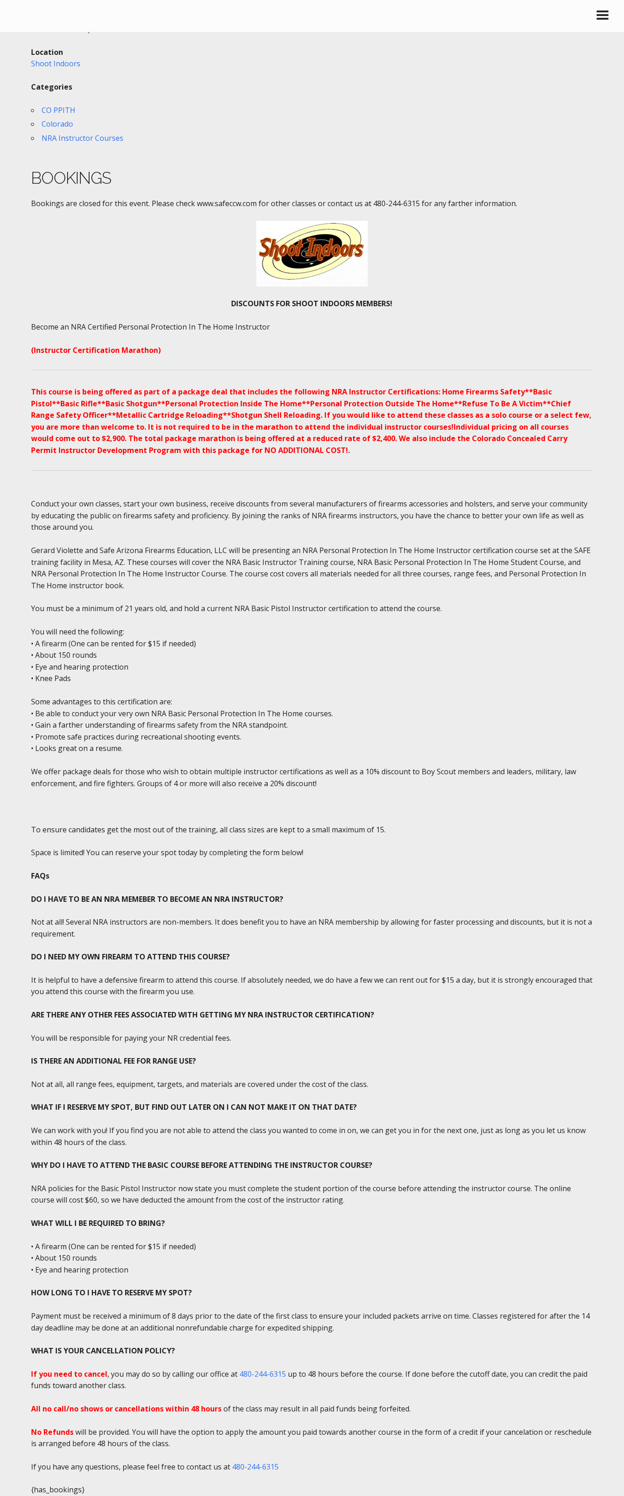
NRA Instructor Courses (82, 138)
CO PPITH (58, 110)
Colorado (57, 124)
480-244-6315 (262, 1374)
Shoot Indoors (55, 64)
